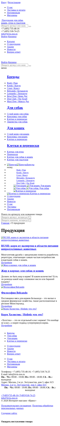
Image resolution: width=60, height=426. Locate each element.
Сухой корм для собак (18, 114)
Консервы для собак (17, 116)
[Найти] (30, 26)
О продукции (13, 44)
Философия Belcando (14, 292)
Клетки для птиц (15, 151)
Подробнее (6, 262)
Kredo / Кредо (14, 85)
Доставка (11, 206)
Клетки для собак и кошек (20, 157)
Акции (10, 46)
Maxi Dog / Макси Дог (18, 101)
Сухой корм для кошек (18, 134)
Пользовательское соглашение (16, 405)
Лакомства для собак (17, 122)
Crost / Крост (13, 88)
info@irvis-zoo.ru (9, 34)
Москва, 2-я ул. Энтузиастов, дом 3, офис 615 (23, 385)
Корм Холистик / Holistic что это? (22, 314)
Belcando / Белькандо (17, 91)
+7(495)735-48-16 (9, 395)
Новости (11, 49)
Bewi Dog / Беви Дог (17, 96)
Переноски (12, 154)
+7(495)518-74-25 (26, 395)
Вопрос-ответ (14, 52)
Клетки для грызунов (17, 159)
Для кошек (15, 128)
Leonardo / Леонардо (17, 93)
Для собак (15, 108)
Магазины (12, 15)
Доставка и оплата (16, 10)
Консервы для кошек (17, 136)
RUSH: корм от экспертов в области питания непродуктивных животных (29, 247)
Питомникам (13, 12)
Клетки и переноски (17, 119)
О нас (10, 7)
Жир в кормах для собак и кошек (22, 270)
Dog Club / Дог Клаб (17, 99)
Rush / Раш (12, 83)
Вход (3, 2)
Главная (5, 223)
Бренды (13, 77)
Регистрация (14, 2)
